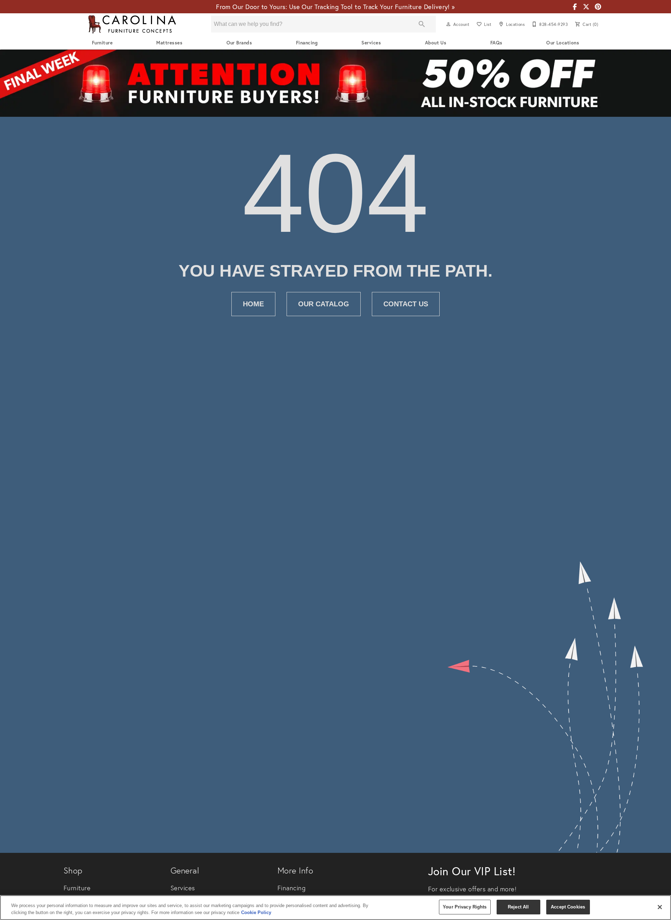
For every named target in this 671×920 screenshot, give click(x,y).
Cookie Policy (256, 912)
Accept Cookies (568, 907)
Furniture (102, 43)
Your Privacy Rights (464, 907)
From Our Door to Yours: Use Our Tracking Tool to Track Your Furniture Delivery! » (335, 6)
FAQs (496, 43)
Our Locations (562, 43)
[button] (448, 24)
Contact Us (405, 304)
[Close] (660, 907)
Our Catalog (323, 304)
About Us (436, 43)
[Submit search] (422, 24)
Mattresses (169, 43)
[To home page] (132, 24)
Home (253, 304)
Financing (307, 43)
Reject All (518, 907)
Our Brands (239, 43)
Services (371, 43)
